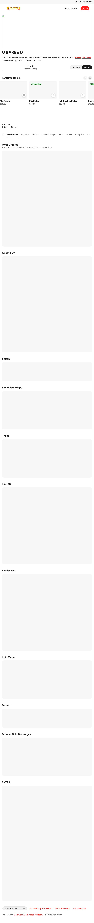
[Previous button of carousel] (85, 78)
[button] (13, 93)
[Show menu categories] (3, 135)
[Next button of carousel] (90, 78)
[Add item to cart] (24, 95)
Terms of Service (62, 908)
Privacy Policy (79, 908)
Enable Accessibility (84, 2)
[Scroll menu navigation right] (90, 135)
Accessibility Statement (40, 908)
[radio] (76, 67)
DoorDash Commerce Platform (28, 915)
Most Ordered (12, 135)
